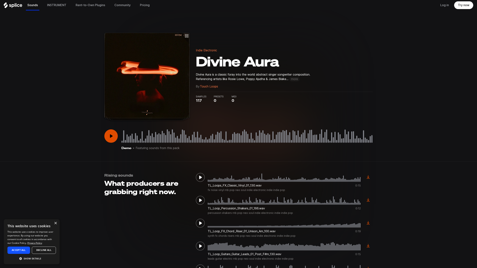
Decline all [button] (43, 250)
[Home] (13, 6)
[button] (31, 258)
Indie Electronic (206, 50)
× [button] (55, 223)
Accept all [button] (19, 250)
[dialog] (32, 241)
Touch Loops (209, 86)
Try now (463, 5)
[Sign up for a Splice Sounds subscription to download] (368, 177)
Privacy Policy (34, 243)
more (294, 79)
